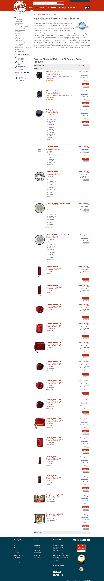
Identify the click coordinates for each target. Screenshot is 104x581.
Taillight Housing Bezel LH (55, 495)
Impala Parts (37, 548)
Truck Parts (37, 555)
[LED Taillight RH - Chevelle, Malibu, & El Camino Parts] (39, 484)
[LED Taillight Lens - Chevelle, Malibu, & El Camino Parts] (39, 277)
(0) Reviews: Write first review (53, 206)
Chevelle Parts (37, 545)
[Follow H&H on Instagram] (60, 575)
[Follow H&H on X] (56, 575)
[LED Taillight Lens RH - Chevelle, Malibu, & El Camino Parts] (39, 392)
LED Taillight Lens (52, 266)
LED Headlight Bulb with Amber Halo (58, 203)
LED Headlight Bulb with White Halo (58, 235)
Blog (15, 548)
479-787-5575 (57, 543)
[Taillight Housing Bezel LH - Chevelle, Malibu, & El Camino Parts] (39, 503)
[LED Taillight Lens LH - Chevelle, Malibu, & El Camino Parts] (39, 315)
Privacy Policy (17, 557)
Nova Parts (37, 550)
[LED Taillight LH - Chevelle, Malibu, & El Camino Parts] (39, 465)
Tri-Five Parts (37, 552)
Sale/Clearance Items (39, 557)
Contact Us (17, 562)
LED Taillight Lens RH (53, 381)
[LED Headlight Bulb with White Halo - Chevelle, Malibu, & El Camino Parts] (39, 246)
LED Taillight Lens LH (53, 305)
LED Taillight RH (51, 476)
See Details (86, 211)
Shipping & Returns (19, 555)
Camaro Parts (37, 543)
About (15, 545)
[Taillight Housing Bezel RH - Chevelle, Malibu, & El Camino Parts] (39, 524)
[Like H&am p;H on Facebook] (54, 575)
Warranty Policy (18, 560)
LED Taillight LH (51, 457)
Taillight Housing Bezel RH (55, 514)
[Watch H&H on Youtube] (58, 575)
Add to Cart (86, 279)
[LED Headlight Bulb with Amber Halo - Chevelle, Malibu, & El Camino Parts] (39, 214)
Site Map (88, 580)
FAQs (15, 550)
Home (15, 543)
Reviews (16, 552)
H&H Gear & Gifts (38, 560)
